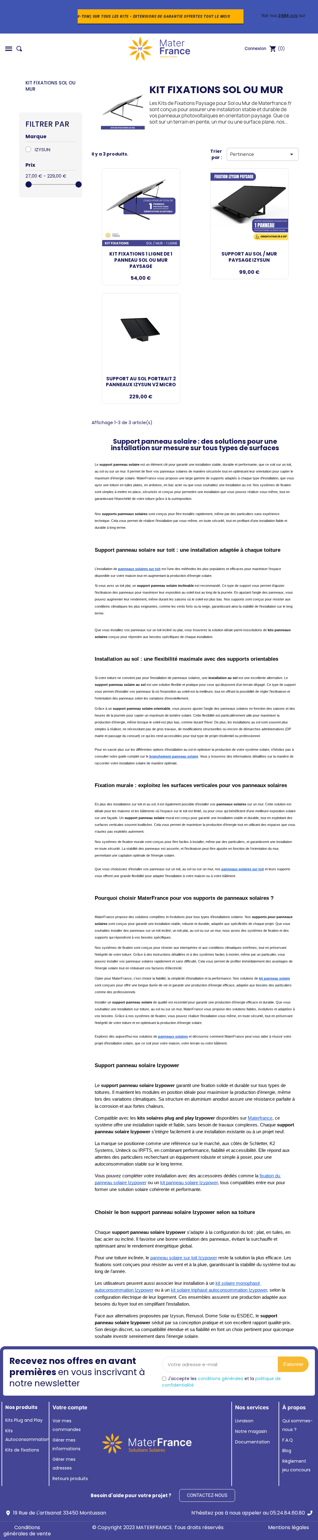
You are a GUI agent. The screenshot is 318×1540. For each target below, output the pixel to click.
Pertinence (262, 154)
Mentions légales (288, 1527)
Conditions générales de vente (27, 1530)
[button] (8, 48)
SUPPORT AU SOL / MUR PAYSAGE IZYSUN (249, 257)
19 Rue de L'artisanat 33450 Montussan (59, 1512)
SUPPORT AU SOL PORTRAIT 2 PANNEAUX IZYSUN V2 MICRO (141, 381)
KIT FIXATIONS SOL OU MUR (50, 85)
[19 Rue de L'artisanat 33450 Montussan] (8, 1513)
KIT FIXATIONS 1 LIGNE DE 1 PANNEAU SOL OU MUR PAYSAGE (140, 260)
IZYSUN (42, 150)
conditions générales (220, 1378)
